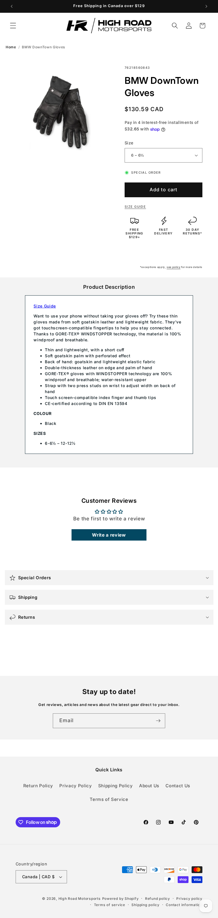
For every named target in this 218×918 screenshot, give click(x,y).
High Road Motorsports (79, 898)
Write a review (109, 535)
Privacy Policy (75, 785)
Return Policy (38, 785)
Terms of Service (109, 799)
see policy (174, 267)
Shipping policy (145, 905)
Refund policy (157, 898)
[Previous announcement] (11, 6)
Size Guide (135, 207)
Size (129, 142)
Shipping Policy (115, 785)
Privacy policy (189, 898)
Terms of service (109, 905)
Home (11, 47)
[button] (13, 25)
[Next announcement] (206, 6)
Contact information (184, 905)
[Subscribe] (158, 720)
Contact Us (177, 785)
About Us (149, 785)
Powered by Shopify (120, 898)
